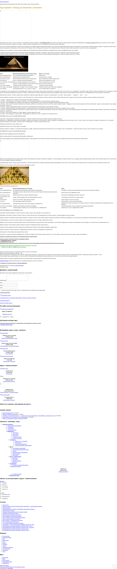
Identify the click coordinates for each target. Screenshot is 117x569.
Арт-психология (6, 536)
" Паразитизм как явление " (21, 444)
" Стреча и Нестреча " (17, 438)
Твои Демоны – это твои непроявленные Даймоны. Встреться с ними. (18, 524)
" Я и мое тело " (18, 442)
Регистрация (5, 557)
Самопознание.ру (6, 507)
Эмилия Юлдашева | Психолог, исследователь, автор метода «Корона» (18, 509)
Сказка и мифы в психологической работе (11, 516)
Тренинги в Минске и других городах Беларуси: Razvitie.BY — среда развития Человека (22, 506)
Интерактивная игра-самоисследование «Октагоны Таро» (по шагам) (18, 527)
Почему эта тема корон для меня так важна (12, 418)
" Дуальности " (15, 435)
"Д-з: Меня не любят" (17, 474)
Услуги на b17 (5, 505)
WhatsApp (2, 481)
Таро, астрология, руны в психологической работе (13, 517)
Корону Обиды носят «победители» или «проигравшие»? (15, 417)
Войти (3, 559)
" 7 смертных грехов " (17, 437)
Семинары (4, 544)
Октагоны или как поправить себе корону (11, 514)
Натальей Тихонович (90, 42)
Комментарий (3, 280)
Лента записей (5, 560)
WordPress (10, 568)
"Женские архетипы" (17, 461)
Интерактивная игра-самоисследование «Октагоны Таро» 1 (16, 530)
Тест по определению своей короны (10, 521)
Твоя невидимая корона (7, 413)
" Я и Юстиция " (10, 428)
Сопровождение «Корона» (8, 510)
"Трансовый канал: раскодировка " (20, 452)
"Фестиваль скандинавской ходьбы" (20, 465)
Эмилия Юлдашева (4, 1)
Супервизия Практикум (7, 547)
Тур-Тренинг (5, 550)
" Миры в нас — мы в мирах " (21, 441)
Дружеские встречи (6, 537)
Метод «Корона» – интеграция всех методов (12, 520)
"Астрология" (15, 459)
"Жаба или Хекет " (16, 454)
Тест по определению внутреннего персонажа (12, 523)
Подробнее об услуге (7, 314)
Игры (3, 539)
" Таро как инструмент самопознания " (23, 445)
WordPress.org (5, 563)
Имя (1, 282)
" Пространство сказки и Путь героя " (20, 449)
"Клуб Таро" (14, 458)
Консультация (5, 540)
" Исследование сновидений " (19, 448)
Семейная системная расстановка (10, 513)
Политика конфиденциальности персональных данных (14, 512)
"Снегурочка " (15, 455)
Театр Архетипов (6, 548)
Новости (4, 543)
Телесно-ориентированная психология (11, 519)
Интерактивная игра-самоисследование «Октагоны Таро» (15, 529)
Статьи (6, 267)
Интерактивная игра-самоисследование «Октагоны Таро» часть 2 (17, 526)
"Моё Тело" (14, 462)
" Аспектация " (15, 432)
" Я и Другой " (10, 427)
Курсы (3, 541)
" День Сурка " (15, 434)
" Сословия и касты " (12, 430)
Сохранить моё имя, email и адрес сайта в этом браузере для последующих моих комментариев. (23, 290)
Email (1, 285)
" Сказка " (14, 451)
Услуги (3, 551)
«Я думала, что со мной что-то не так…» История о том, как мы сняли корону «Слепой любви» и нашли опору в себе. (29, 415)
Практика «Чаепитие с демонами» (10, 414)
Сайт (1, 287)
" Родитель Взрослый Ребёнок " (14, 425)
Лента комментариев (7, 561)
